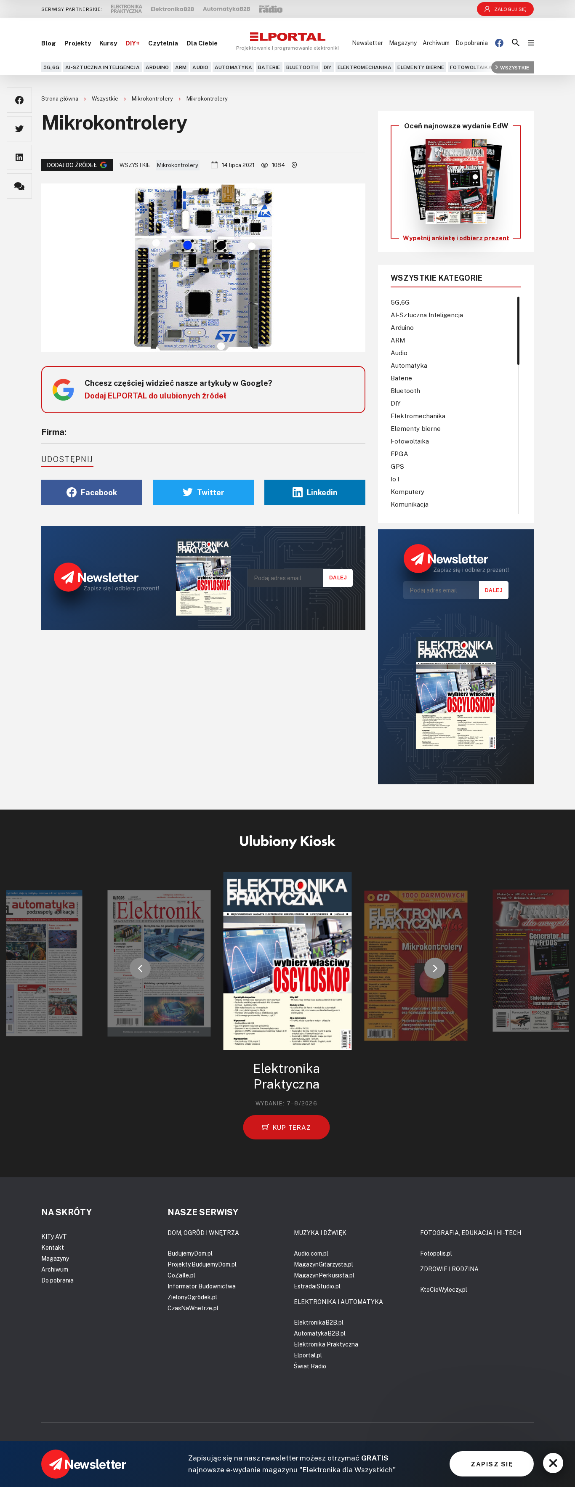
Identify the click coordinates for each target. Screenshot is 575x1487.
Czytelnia (163, 43)
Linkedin (322, 492)
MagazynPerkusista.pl (324, 1275)
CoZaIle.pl (181, 1275)
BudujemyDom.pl (190, 1253)
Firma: (54, 432)
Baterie (269, 67)
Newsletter (367, 42)
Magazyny (403, 42)
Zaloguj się (510, 9)
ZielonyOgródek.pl (192, 1297)
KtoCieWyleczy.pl (443, 1289)
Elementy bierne (420, 67)
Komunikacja (410, 504)
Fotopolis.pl (436, 1253)
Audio (200, 67)
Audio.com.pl (311, 1253)
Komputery (407, 491)
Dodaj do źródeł (72, 165)
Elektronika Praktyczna (326, 1344)
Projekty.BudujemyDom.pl (202, 1264)
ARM (181, 67)
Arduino (157, 67)
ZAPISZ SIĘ (492, 1464)
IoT (395, 479)
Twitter (210, 492)
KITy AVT (54, 1236)
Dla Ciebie (202, 43)
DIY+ (132, 43)
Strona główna (60, 98)
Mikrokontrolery (153, 98)
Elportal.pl (308, 1355)
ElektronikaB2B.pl (318, 1322)
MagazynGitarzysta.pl (323, 1264)
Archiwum (436, 42)
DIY (328, 67)
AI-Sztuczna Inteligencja (102, 67)
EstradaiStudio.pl (317, 1286)
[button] (140, 968)
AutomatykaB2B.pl (320, 1333)
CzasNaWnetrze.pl (193, 1308)
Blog (48, 43)
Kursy (108, 43)
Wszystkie (514, 67)
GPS (397, 466)
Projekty (77, 43)
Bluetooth (302, 67)
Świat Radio (310, 1366)
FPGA (399, 453)
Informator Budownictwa (202, 1286)
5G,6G (51, 67)
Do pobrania (471, 42)
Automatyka (233, 67)
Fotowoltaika (471, 67)
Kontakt (52, 1247)
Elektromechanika (365, 67)
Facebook (99, 492)
